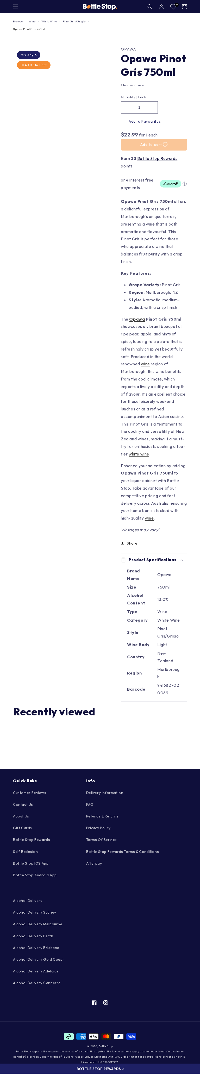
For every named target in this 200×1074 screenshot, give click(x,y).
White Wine (49, 21)
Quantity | (129, 97)
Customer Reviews (29, 792)
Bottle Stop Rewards (157, 158)
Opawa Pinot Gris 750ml (29, 29)
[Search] (150, 7)
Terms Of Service (101, 839)
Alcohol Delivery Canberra (37, 983)
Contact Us (23, 804)
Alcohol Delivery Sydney (34, 912)
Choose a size (132, 85)
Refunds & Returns (102, 816)
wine (145, 363)
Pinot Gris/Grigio (74, 21)
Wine (32, 21)
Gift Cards (22, 828)
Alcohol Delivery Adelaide (36, 971)
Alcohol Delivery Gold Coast (38, 959)
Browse (18, 21)
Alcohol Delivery (27, 900)
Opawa (128, 49)
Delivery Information (104, 792)
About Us (21, 816)
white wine (139, 454)
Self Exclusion (25, 851)
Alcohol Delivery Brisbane (36, 947)
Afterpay (94, 863)
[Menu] (15, 7)
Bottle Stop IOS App (30, 863)
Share (132, 543)
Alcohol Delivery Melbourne (38, 924)
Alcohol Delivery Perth (33, 936)
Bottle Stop (106, 1046)
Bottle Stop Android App (35, 875)
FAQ (89, 804)
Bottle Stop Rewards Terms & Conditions (122, 851)
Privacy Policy (98, 828)
